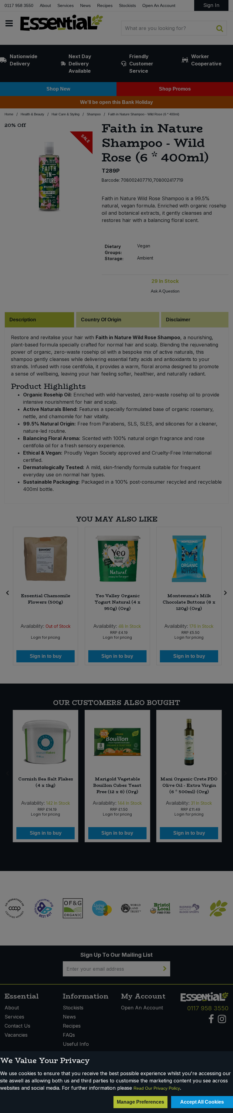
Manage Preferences (140, 1102)
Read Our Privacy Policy (156, 1088)
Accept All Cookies (202, 1102)
